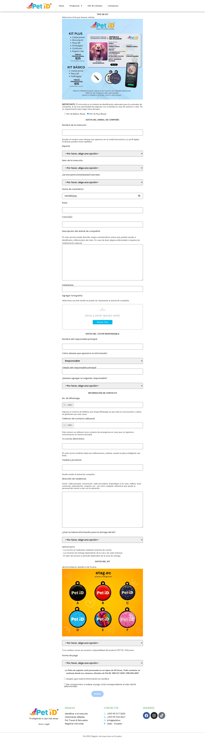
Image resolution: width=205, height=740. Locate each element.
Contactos (113, 5)
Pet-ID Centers (95, 5)
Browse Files (102, 322)
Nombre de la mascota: (74, 125)
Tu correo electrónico (73, 439)
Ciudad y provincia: (72, 460)
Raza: (64, 203)
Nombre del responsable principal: (79, 339)
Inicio (61, 5)
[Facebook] (146, 715)
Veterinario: (68, 285)
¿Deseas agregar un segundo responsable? (84, 378)
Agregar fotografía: (72, 296)
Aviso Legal (44, 724)
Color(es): (67, 217)
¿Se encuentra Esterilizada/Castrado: (81, 175)
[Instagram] (154, 715)
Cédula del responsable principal (79, 368)
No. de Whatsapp (71, 398)
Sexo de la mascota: (72, 160)
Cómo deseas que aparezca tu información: (84, 353)
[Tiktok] (161, 715)
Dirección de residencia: (74, 479)
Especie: (66, 146)
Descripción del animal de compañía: (81, 231)
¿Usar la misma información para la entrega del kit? (88, 532)
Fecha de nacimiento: (73, 189)
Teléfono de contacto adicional (78, 419)
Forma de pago (70, 655)
